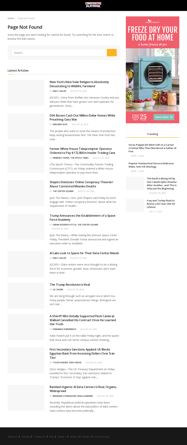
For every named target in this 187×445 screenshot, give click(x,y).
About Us (13, 436)
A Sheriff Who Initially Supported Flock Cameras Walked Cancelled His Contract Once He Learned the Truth (83, 320)
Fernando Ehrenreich (64, 329)
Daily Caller (59, 91)
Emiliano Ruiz (60, 124)
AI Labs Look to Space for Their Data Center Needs (84, 253)
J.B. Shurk (58, 289)
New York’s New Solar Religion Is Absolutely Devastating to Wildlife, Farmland (79, 84)
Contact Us (40, 436)
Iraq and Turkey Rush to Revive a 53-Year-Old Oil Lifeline (161, 204)
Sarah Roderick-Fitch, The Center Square (75, 224)
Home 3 (86, 436)
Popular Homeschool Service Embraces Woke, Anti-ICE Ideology (151, 165)
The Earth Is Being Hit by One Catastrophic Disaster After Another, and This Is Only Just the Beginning (162, 183)
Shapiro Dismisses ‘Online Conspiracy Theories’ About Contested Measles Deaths (81, 184)
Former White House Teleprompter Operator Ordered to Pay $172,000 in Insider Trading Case (82, 151)
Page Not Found (26, 18)
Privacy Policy (101, 436)
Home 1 (62, 436)
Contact (26, 436)
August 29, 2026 (79, 124)
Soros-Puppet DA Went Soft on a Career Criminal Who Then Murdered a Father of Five (152, 148)
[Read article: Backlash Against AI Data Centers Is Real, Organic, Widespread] (26, 398)
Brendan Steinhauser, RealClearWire (73, 396)
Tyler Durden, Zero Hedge (67, 362)
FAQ (51, 436)
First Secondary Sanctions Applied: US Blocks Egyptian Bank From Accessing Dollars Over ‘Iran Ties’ (82, 353)
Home (11, 18)
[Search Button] (177, 5)
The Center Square (63, 191)
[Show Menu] (9, 5)
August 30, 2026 (78, 91)
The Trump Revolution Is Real (70, 285)
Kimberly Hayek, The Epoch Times (71, 157)
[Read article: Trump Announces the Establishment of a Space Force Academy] (26, 227)
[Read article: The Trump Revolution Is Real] (26, 296)
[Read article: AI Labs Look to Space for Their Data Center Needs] (26, 264)
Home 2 (74, 436)
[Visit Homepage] (93, 5)
